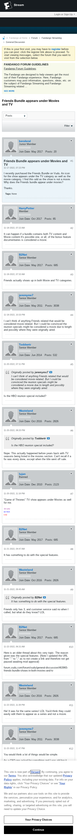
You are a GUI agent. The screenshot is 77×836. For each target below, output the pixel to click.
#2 (71, 228)
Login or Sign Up (63, 14)
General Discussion (15, 42)
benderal (25, 141)
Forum (34, 38)
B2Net (23, 254)
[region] (38, 798)
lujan (22, 473)
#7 (71, 493)
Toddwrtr (25, 344)
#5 (71, 364)
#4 (71, 315)
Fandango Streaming (52, 38)
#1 (71, 161)
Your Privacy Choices (38, 819)
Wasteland (26, 410)
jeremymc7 (26, 295)
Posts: (49, 151)
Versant (35, 771)
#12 (71, 748)
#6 (71, 430)
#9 (71, 589)
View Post (50, 372)
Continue (38, 829)
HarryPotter (26, 208)
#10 (71, 647)
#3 (71, 274)
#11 (71, 705)
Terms (12, 775)
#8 (71, 549)
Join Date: (25, 151)
